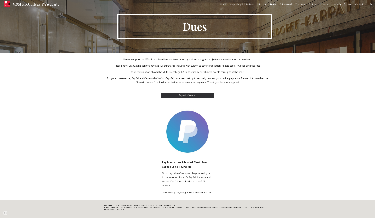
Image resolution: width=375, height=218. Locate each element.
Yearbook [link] (300, 4)
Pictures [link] (324, 4)
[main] (194, 26)
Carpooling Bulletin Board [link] (242, 4)
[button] (371, 4)
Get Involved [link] (285, 4)
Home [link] (223, 4)
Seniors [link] (312, 4)
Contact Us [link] (360, 4)
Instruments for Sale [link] (341, 4)
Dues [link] (273, 4)
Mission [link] (262, 4)
